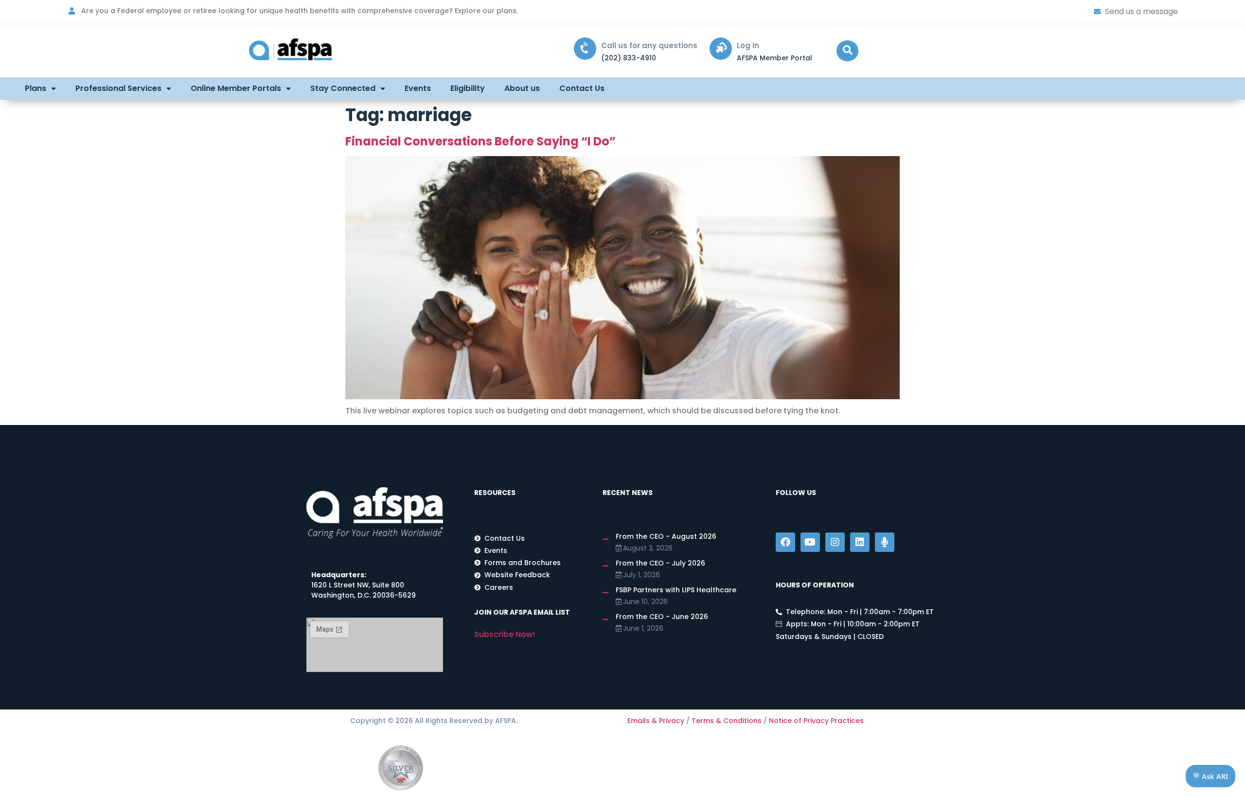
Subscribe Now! (504, 634)
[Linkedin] (860, 542)
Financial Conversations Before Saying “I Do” (480, 141)
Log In (748, 45)
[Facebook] (785, 542)
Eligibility (467, 88)
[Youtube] (810, 542)
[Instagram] (835, 542)
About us (522, 88)
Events (418, 88)
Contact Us (582, 88)
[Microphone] (884, 542)
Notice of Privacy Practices (816, 721)
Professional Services (118, 88)
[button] (847, 50)
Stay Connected (342, 88)
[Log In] (721, 48)
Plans (35, 88)
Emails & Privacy (655, 721)
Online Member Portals (236, 88)
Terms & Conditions (727, 721)
